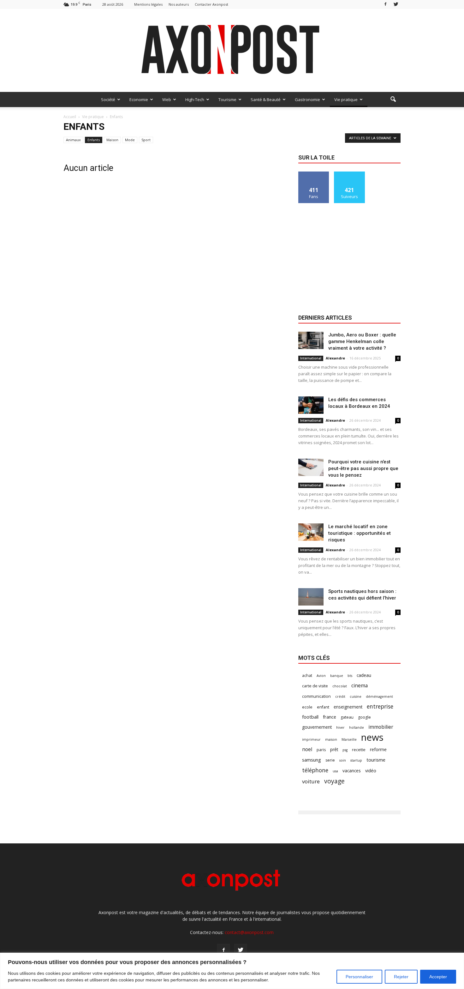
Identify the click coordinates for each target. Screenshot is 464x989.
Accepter (438, 976)
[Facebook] (385, 4)
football (310, 717)
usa (335, 771)
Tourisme (227, 99)
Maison (112, 139)
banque (336, 675)
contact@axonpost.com (249, 932)
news (372, 737)
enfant (323, 707)
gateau (347, 717)
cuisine (355, 696)
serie (330, 760)
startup (356, 760)
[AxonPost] (232, 50)
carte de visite (315, 686)
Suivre (349, 174)
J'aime (313, 174)
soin (342, 760)
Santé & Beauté (266, 99)
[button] (393, 99)
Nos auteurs (179, 4)
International (310, 358)
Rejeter (401, 976)
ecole (307, 707)
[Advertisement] (349, 259)
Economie (138, 99)
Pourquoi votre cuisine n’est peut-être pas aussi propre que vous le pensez (363, 468)
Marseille (349, 739)
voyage (334, 781)
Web (166, 99)
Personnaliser (359, 976)
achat (307, 675)
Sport (146, 139)
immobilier (380, 727)
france (329, 717)
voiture (311, 781)
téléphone (315, 770)
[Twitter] (396, 4)
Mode (130, 139)
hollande (356, 727)
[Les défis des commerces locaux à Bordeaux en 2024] (311, 405)
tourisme (375, 760)
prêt (334, 749)
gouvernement (317, 727)
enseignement (348, 707)
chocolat (339, 686)
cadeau (364, 675)
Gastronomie (307, 99)
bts (350, 675)
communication (316, 696)
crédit (340, 696)
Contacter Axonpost (211, 4)
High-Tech (194, 99)
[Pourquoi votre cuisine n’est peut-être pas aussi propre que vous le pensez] (311, 467)
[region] (232, 971)
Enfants (93, 139)
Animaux (73, 139)
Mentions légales (148, 4)
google (364, 717)
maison (331, 739)
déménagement (379, 696)
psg (345, 750)
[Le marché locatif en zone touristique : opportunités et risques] (311, 532)
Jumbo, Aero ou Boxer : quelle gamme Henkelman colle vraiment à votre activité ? (362, 341)
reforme (378, 749)
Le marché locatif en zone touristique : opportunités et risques (359, 533)
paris (321, 749)
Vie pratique (346, 99)
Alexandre (335, 358)
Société (108, 99)
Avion (321, 675)
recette (359, 749)
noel (307, 749)
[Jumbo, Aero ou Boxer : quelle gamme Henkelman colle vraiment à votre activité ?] (311, 340)
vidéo (370, 771)
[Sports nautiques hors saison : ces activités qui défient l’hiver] (311, 597)
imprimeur (311, 739)
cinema (359, 685)
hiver (340, 727)
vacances (351, 771)
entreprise (380, 706)
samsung (311, 760)
